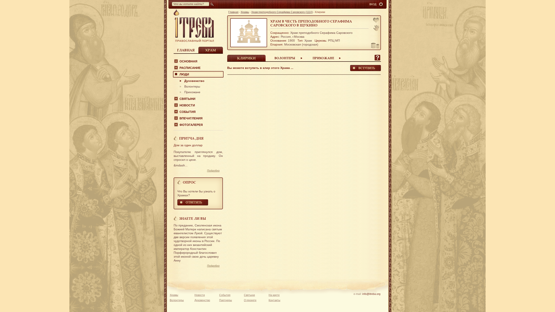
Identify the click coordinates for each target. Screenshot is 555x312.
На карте (274, 295)
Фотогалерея (191, 125)
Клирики (246, 58)
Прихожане (192, 92)
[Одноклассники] (378, 299)
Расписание (190, 68)
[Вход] (381, 4)
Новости (187, 105)
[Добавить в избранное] (376, 20)
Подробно (213, 170)
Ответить (194, 202)
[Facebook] (364, 299)
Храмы (245, 12)
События (188, 112)
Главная (186, 50)
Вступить (366, 68)
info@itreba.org (371, 294)
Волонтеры (192, 86)
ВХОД (372, 4)
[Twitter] (371, 299)
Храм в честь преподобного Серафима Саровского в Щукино (311, 23)
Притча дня (191, 138)
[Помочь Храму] (375, 46)
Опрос (189, 182)
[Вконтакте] (357, 299)
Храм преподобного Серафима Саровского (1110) (282, 12)
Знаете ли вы (192, 218)
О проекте (250, 300)
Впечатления (191, 118)
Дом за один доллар (188, 145)
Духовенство (194, 81)
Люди (184, 74)
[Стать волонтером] (376, 28)
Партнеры (225, 300)
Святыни (187, 99)
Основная (188, 61)
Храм (210, 50)
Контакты (274, 300)
